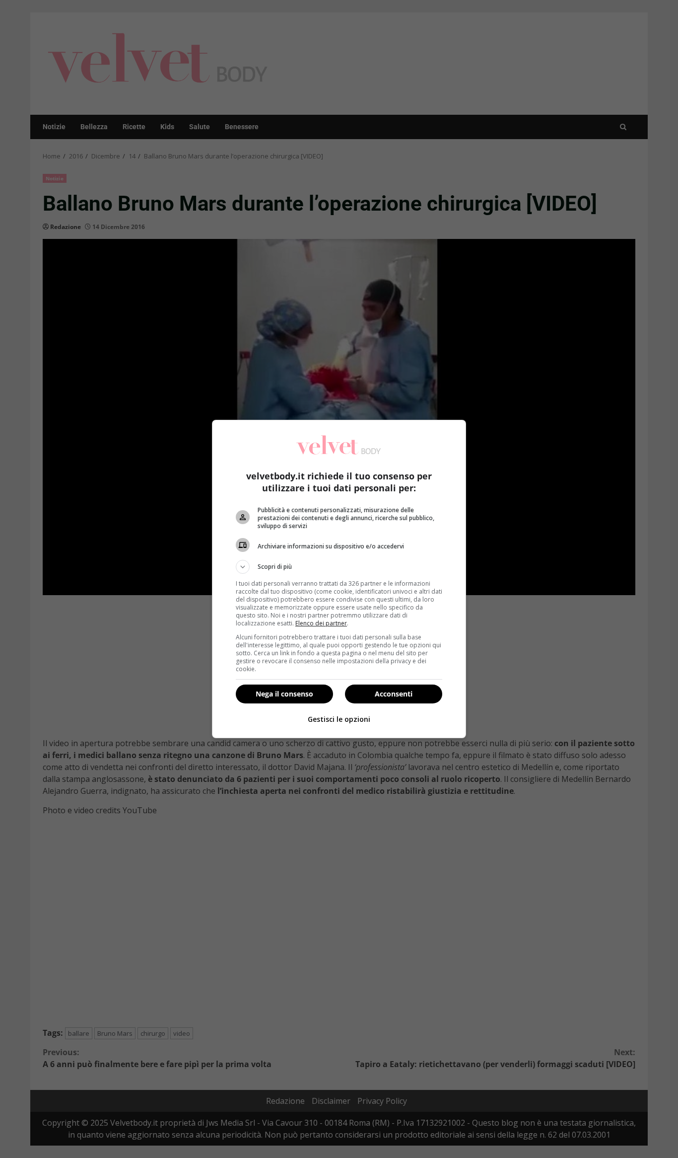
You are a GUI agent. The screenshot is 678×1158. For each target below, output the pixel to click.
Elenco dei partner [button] (321, 623)
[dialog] (339, 579)
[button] (339, 567)
